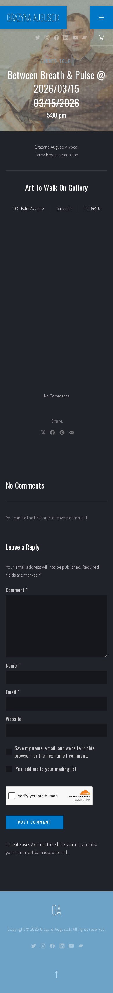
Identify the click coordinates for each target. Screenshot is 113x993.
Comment (17, 589)
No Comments (56, 396)
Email (12, 692)
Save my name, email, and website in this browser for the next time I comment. (54, 751)
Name (13, 665)
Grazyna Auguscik (55, 929)
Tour (65, 61)
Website (13, 718)
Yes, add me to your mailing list (45, 768)
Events (49, 61)
